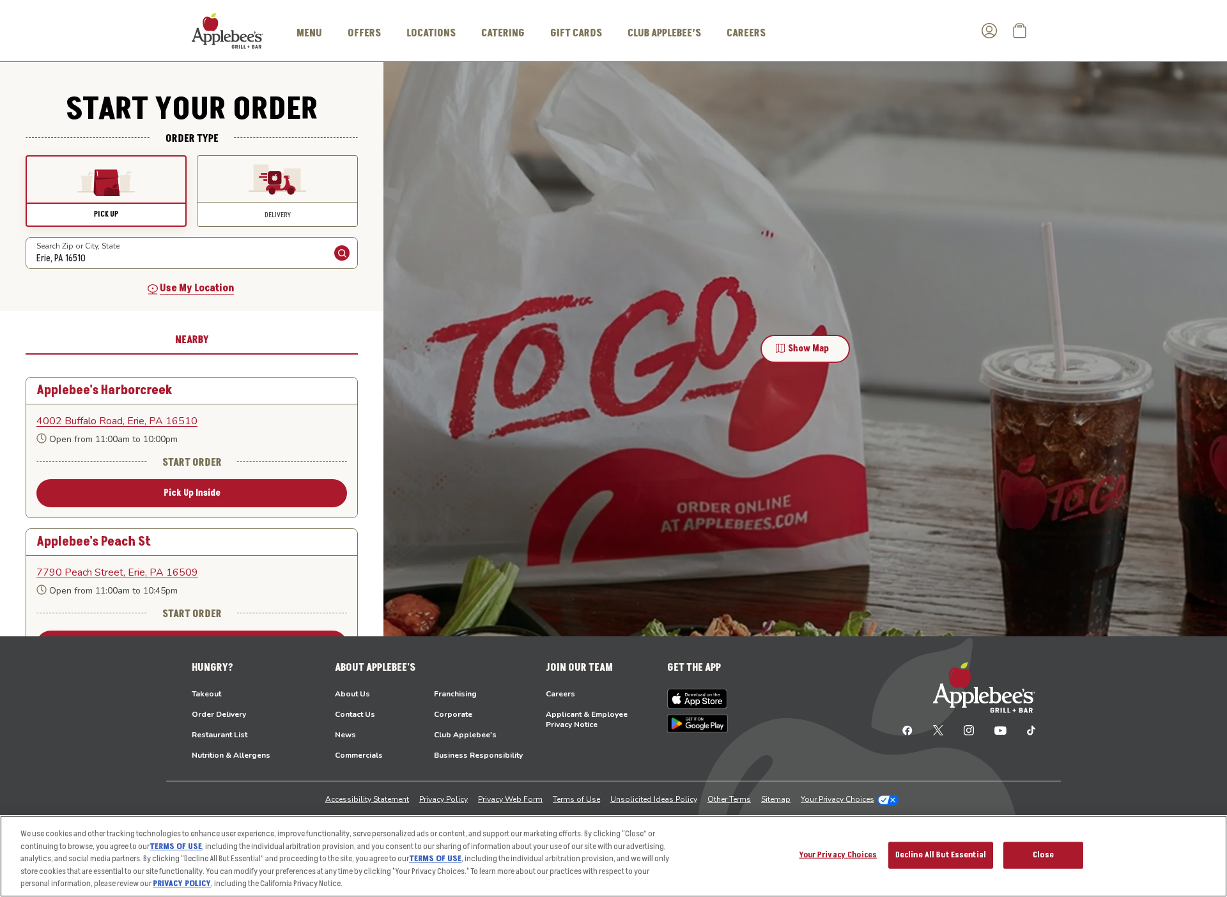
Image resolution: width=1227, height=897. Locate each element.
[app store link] (697, 699)
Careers (560, 694)
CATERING (503, 33)
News (345, 735)
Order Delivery (219, 714)
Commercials (359, 755)
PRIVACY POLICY (182, 883)
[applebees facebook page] (907, 730)
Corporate (453, 714)
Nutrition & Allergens (231, 755)
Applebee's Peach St (93, 542)
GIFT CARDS (576, 33)
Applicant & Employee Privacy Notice (587, 719)
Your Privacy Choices (837, 799)
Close (1043, 855)
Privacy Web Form (510, 799)
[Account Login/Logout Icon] (989, 31)
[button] (106, 191)
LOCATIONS (431, 33)
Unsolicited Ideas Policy (653, 799)
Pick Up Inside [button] (192, 493)
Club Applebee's (465, 735)
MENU (309, 33)
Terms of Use (576, 799)
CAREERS (746, 33)
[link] (191, 421)
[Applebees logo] (227, 30)
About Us (352, 694)
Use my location (197, 288)
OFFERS (364, 33)
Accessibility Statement (367, 799)
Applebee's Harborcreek (104, 391)
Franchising (455, 694)
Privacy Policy (443, 799)
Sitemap (776, 799)
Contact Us (355, 714)
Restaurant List (219, 735)
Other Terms (729, 799)
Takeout (206, 694)
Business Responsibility (478, 755)
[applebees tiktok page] (1026, 730)
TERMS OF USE (176, 846)
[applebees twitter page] (938, 730)
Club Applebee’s (664, 33)
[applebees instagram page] (968, 730)
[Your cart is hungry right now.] (1020, 31)
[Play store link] (697, 723)
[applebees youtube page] (1000, 730)
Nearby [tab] (192, 340)
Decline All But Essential (940, 855)
